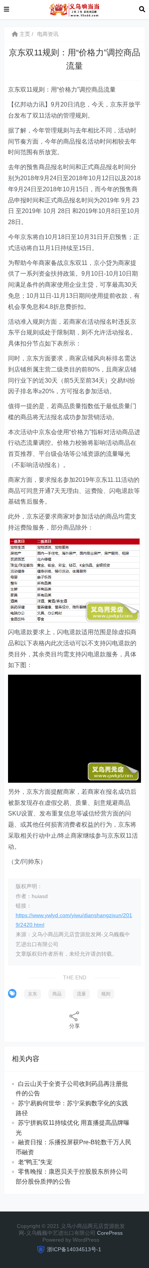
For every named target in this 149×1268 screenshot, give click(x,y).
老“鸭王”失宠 (35, 1162)
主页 (24, 34)
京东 (32, 994)
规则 (105, 994)
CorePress (110, 1233)
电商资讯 (47, 34)
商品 (57, 994)
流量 (81, 994)
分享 (74, 1026)
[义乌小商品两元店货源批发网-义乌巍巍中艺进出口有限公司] (74, 9)
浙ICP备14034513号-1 (74, 1249)
